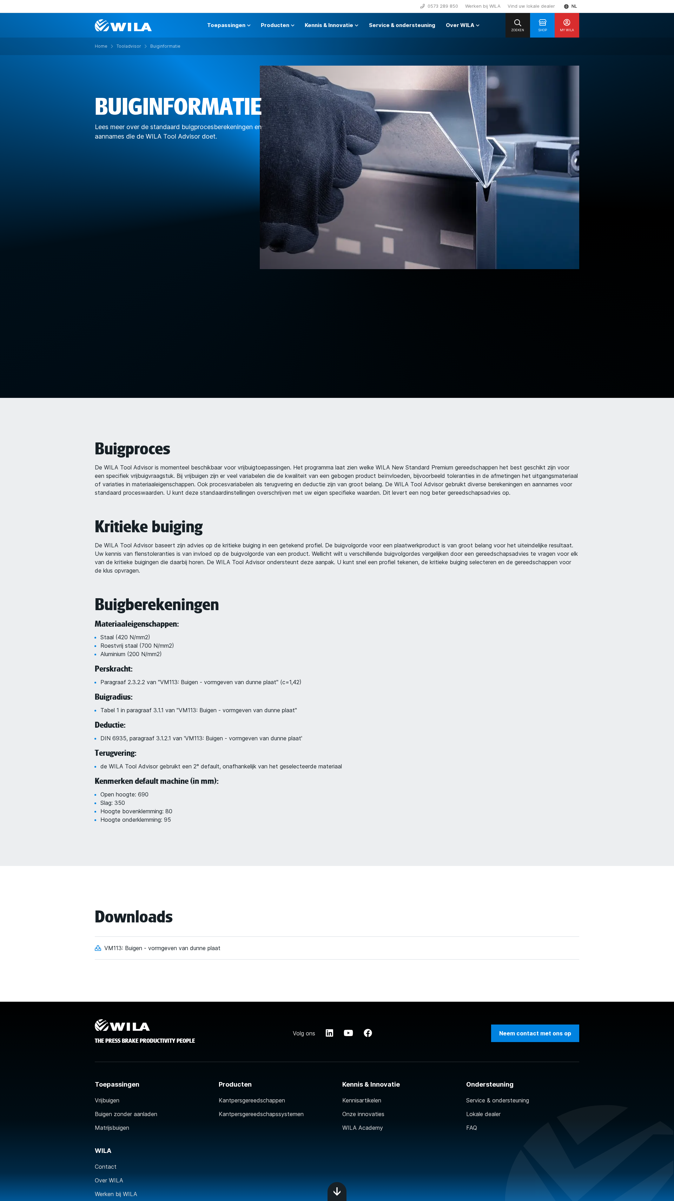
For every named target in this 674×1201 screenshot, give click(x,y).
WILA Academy (362, 1127)
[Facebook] (368, 1033)
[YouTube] (348, 1033)
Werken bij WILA (483, 6)
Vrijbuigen (107, 1100)
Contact (106, 1166)
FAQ (471, 1127)
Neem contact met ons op (535, 1033)
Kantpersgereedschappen (252, 1100)
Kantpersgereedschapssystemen (261, 1113)
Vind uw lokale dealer (531, 6)
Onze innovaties (363, 1113)
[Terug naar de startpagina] (123, 25)
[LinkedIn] (329, 1033)
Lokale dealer (483, 1113)
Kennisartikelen (361, 1100)
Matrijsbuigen (112, 1127)
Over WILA (109, 1180)
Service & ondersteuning (497, 1100)
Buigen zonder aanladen (126, 1113)
